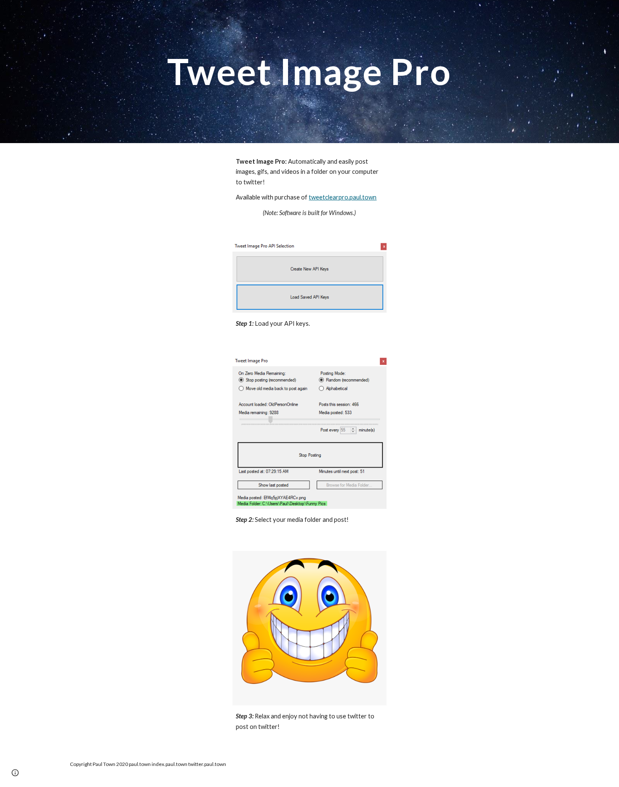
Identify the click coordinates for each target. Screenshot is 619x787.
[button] (15, 773)
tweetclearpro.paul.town (342, 197)
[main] (309, 71)
